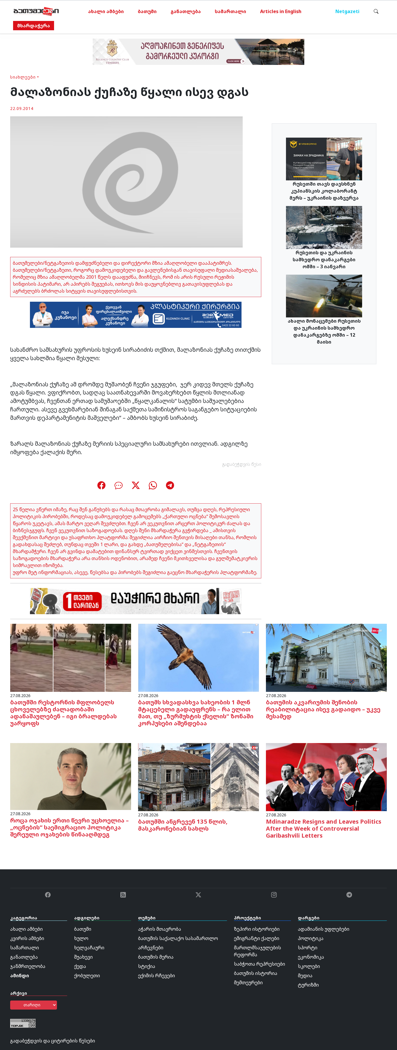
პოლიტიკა (310, 938)
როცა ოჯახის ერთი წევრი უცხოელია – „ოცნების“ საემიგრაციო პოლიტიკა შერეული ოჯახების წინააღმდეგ (69, 827)
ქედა (80, 966)
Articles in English (280, 11)
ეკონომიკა (311, 957)
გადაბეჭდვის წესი (241, 464)
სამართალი (230, 11)
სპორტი (307, 947)
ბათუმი (147, 11)
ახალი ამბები (106, 11)
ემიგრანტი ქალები (256, 938)
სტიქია (146, 966)
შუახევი (83, 957)
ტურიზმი (308, 985)
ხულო (81, 938)
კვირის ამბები (27, 938)
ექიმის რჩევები (156, 975)
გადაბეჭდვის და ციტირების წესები (52, 1040)
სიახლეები (23, 77)
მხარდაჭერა (33, 25)
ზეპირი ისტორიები (257, 929)
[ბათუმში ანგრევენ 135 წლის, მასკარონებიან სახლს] (198, 777)
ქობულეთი (87, 975)
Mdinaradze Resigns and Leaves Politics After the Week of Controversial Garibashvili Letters (323, 828)
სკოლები (309, 966)
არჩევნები (150, 947)
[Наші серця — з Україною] (36, 11)
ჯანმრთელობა (27, 966)
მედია (305, 975)
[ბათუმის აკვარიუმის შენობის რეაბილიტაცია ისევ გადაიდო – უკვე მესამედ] (326, 657)
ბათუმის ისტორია (255, 973)
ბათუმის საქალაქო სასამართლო (178, 938)
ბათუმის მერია (156, 957)
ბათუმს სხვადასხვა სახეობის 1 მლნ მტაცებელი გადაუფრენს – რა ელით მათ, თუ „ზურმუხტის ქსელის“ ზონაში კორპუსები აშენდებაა (195, 712)
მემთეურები (248, 982)
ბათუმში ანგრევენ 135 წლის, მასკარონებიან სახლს (183, 825)
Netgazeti (347, 11)
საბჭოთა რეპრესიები (259, 964)
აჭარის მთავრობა (159, 929)
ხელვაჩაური (89, 947)
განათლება (186, 11)
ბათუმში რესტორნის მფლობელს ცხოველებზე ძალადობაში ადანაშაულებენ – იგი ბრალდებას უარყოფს (63, 712)
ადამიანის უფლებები (323, 929)
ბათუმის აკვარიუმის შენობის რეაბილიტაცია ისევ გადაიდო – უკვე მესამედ (323, 709)
